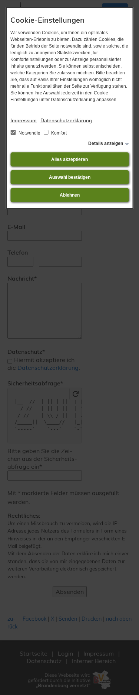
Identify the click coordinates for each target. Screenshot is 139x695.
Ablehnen (70, 195)
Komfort (58, 133)
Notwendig (29, 133)
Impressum (23, 120)
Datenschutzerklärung (66, 120)
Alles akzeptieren (69, 159)
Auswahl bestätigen (69, 177)
